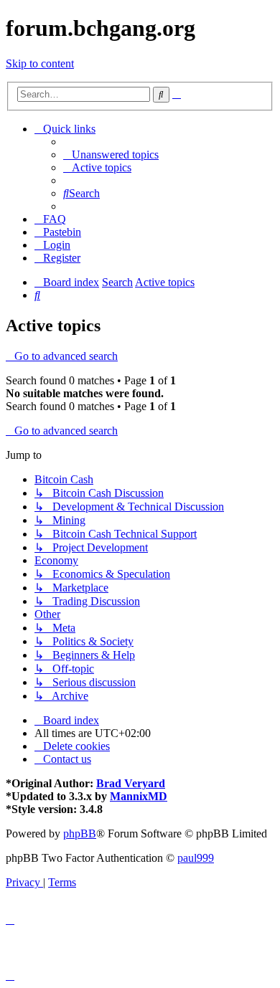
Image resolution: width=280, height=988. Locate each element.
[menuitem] (111, 154)
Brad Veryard (130, 783)
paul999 (195, 858)
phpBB (79, 833)
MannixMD (138, 796)
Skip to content (40, 63)
